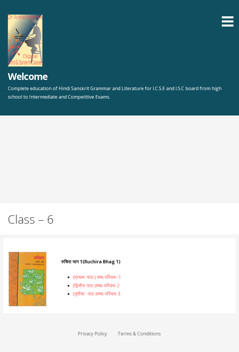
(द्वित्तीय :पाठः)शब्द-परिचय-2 (96, 285)
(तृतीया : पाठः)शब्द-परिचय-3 (96, 293)
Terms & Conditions (139, 333)
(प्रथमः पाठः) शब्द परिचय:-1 (97, 277)
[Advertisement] (119, 159)
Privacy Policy (92, 333)
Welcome (27, 76)
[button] (229, 14)
